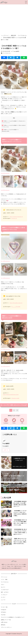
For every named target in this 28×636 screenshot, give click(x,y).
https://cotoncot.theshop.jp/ (16, 216)
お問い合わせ (4, 622)
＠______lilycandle (15, 306)
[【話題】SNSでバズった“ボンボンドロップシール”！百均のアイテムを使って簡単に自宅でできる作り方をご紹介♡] (6, 541)
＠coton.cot (14, 218)
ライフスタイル (6, 53)
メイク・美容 (4, 579)
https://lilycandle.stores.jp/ (16, 302)
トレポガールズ (4, 589)
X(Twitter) (3, 612)
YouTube (3, 614)
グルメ (2, 584)
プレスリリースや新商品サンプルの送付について (12, 617)
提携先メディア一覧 (6, 619)
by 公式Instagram (5, 261)
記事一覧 (6, 450)
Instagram (3, 609)
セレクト (3, 587)
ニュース (3, 599)
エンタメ (3, 597)
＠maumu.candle (15, 398)
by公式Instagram (5, 173)
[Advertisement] (14, 19)
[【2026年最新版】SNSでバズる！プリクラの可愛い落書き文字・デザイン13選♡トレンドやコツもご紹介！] (6, 522)
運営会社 (3, 624)
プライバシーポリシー (6, 627)
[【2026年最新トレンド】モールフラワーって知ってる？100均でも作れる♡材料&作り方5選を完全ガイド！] (6, 513)
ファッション (4, 577)
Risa (5, 508)
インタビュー (4, 594)
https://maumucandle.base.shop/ (11, 394)
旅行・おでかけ (4, 592)
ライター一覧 (4, 607)
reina (5, 545)
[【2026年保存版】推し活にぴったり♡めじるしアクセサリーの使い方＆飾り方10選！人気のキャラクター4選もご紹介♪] (6, 532)
